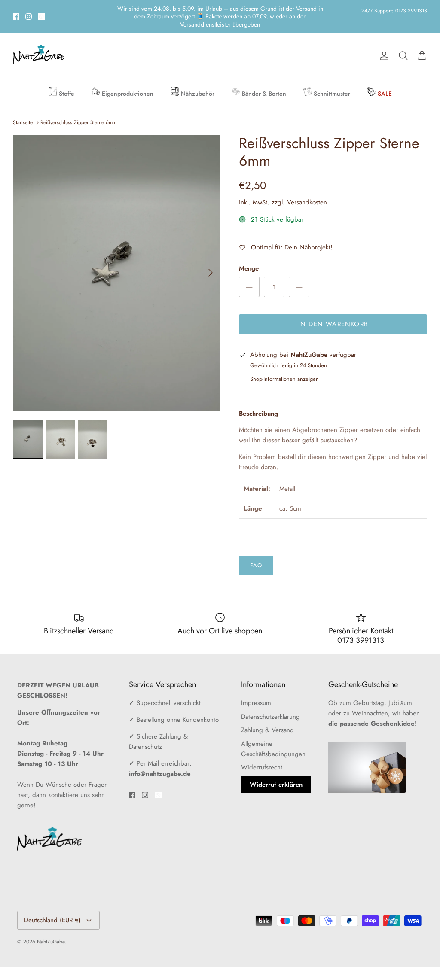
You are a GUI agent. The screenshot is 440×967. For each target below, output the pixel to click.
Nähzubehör (196, 78)
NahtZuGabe (50, 927)
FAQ (256, 550)
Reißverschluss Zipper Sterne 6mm (78, 107)
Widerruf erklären (276, 769)
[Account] (382, 41)
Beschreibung (258, 398)
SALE (384, 78)
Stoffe (65, 78)
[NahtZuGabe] (38, 41)
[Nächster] (210, 257)
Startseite (23, 107)
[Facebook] (16, 9)
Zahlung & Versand (267, 715)
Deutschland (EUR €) (52, 905)
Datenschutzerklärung (270, 701)
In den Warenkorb (333, 309)
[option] (116, 258)
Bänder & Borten (263, 78)
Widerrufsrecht (261, 752)
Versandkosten (307, 187)
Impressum (256, 688)
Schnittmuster (331, 78)
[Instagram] (28, 9)
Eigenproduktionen (126, 78)
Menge (249, 253)
